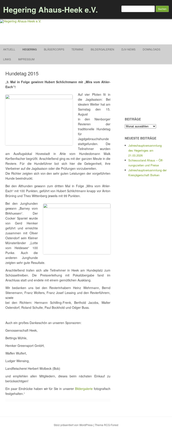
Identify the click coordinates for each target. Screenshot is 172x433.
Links (7, 59)
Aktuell (9, 49)
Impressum (26, 59)
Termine (77, 49)
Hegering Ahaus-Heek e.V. (50, 9)
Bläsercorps (54, 49)
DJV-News (128, 49)
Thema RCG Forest (106, 425)
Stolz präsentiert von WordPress (73, 425)
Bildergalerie (84, 388)
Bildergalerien (102, 49)
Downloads (151, 49)
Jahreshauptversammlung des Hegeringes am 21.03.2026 (145, 150)
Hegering (29, 49)
